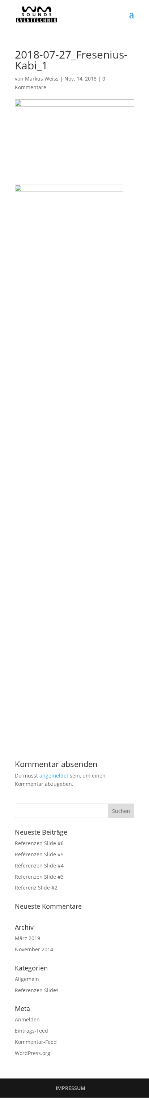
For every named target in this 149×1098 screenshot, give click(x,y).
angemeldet (53, 775)
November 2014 (34, 949)
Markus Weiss (42, 78)
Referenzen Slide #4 (39, 865)
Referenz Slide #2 (36, 887)
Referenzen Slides (37, 990)
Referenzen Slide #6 (39, 843)
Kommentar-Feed (36, 1041)
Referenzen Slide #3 (39, 876)
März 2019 (27, 938)
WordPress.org (32, 1053)
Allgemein (27, 979)
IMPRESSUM (70, 1088)
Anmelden (27, 1019)
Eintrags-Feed (31, 1030)
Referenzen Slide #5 (39, 854)
